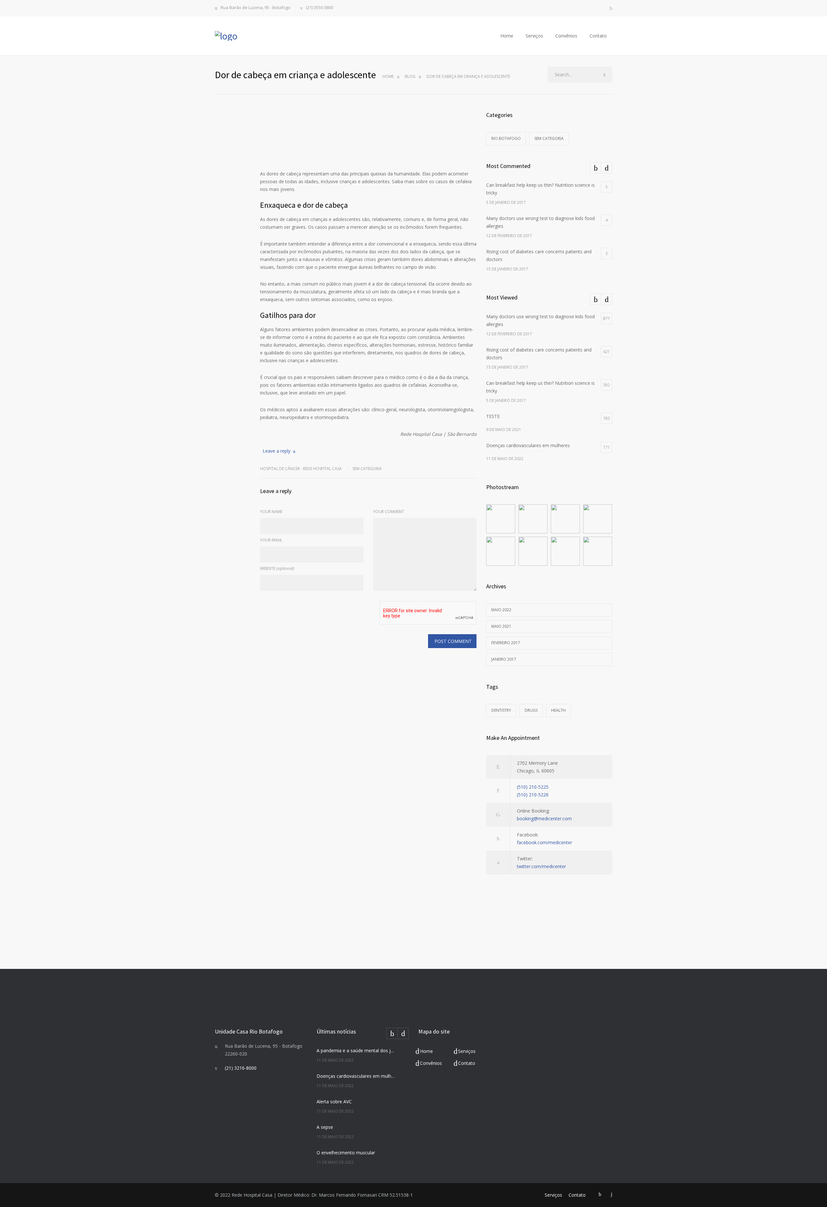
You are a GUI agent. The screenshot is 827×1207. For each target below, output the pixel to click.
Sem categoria (367, 468)
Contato (598, 36)
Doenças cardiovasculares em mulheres (356, 1076)
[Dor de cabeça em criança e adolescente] (368, 134)
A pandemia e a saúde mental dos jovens (356, 1050)
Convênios (566, 36)
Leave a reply (276, 451)
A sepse (325, 1127)
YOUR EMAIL (271, 540)
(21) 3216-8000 (240, 1068)
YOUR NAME (271, 511)
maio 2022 (501, 610)
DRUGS (531, 710)
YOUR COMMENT (388, 511)
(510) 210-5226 (533, 795)
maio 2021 (501, 626)
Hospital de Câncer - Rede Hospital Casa (301, 468)
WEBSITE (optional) (277, 568)
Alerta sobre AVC (334, 1101)
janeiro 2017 (503, 659)
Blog (410, 76)
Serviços (534, 36)
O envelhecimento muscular (346, 1152)
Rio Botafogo (506, 138)
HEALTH (558, 710)
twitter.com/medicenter (541, 866)
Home (506, 36)
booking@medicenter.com (544, 818)
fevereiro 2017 (505, 642)
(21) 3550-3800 (319, 7)
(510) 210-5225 (533, 787)
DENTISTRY (501, 710)
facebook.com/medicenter (544, 842)
